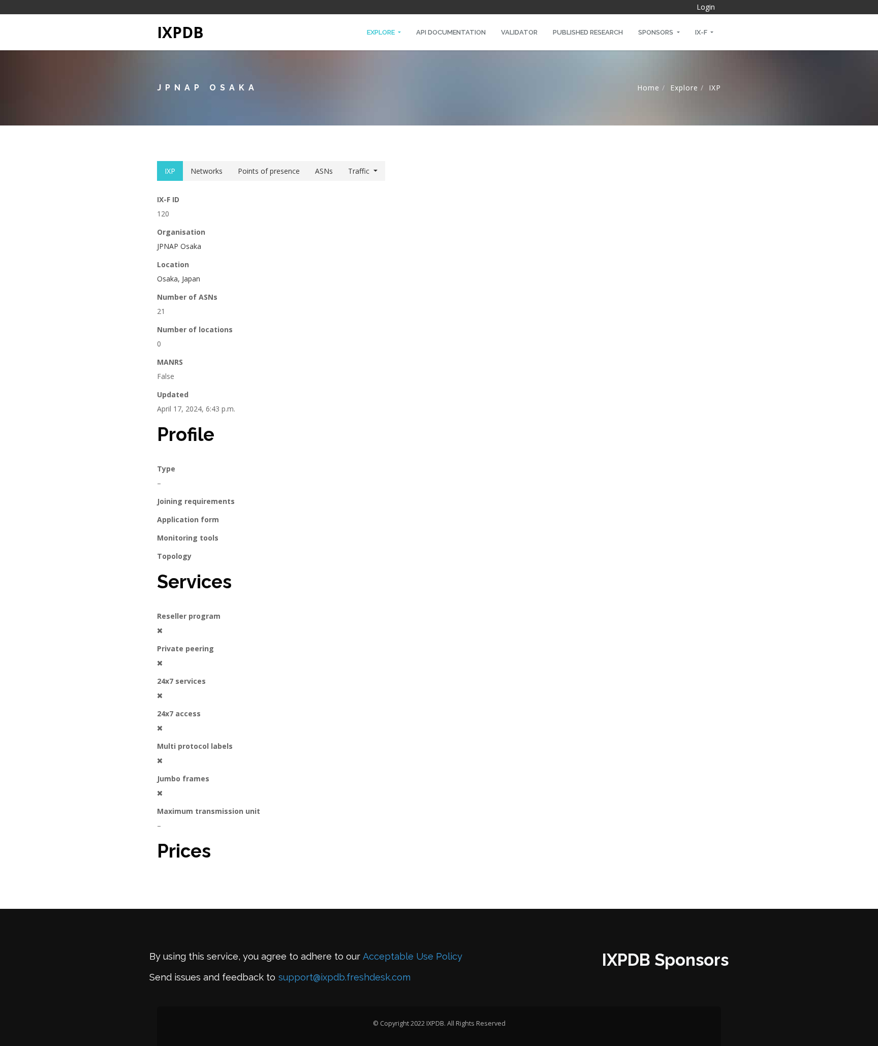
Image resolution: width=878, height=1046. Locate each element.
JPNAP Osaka (179, 246)
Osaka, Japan (178, 278)
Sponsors (656, 32)
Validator (519, 32)
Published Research (588, 32)
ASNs (324, 171)
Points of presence (269, 171)
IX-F (702, 32)
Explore (381, 32)
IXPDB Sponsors (665, 960)
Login (706, 7)
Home (648, 87)
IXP (715, 87)
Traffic (358, 171)
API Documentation (451, 32)
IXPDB (180, 32)
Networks (207, 171)
